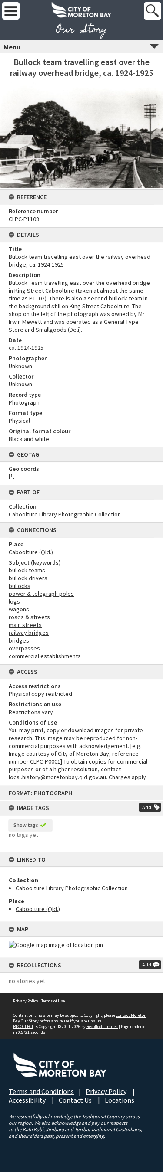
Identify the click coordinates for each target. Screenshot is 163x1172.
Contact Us (75, 1100)
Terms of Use (53, 1001)
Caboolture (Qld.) (38, 909)
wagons (19, 609)
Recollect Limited (102, 1026)
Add (146, 807)
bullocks (19, 586)
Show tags (25, 825)
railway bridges (29, 633)
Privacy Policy (25, 1001)
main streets (25, 625)
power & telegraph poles (41, 593)
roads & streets (29, 617)
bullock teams (27, 570)
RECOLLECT (23, 1026)
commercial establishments (45, 656)
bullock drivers (28, 578)
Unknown (20, 366)
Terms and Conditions (41, 1091)
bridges (19, 640)
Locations (119, 1100)
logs (14, 601)
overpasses (24, 648)
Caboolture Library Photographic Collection (72, 888)
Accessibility (27, 1100)
